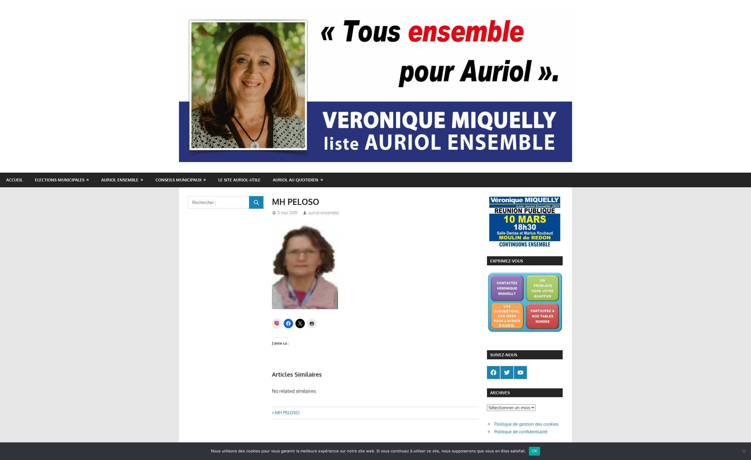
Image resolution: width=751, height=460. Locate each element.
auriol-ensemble (323, 212)
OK (534, 451)
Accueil (14, 179)
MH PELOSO (287, 412)
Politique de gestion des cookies (526, 424)
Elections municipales (59, 179)
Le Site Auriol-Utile (239, 179)
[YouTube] (520, 372)
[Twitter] (506, 372)
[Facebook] (493, 372)
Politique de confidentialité (520, 431)
